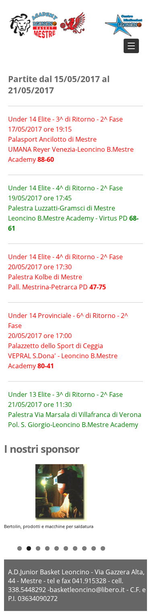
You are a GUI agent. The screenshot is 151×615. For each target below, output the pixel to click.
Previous (10, 503)
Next (112, 503)
